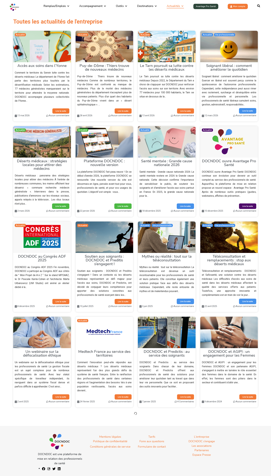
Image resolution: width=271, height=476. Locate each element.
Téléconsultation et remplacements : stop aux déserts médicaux (229, 260)
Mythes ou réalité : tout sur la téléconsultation (167, 258)
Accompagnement (91, 6)
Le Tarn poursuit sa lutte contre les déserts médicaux (166, 67)
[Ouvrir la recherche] (258, 6)
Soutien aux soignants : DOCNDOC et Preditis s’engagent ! (104, 260)
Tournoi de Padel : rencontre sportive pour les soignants (229, 448)
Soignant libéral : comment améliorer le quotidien (229, 67)
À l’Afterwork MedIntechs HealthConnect (104, 448)
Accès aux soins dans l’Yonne (42, 65)
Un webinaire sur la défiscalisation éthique (42, 353)
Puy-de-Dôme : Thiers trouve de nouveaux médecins (104, 67)
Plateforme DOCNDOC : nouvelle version (104, 163)
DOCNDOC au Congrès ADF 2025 (42, 258)
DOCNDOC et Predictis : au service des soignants (167, 353)
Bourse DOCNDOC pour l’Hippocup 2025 (42, 448)
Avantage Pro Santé (206, 6)
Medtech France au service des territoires (104, 353)
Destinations (145, 6)
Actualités (173, 6)
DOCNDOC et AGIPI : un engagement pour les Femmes (229, 353)
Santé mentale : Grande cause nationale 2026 (166, 163)
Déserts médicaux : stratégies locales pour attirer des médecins (42, 165)
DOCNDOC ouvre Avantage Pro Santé (229, 163)
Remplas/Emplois (54, 6)
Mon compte (239, 6)
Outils (120, 6)
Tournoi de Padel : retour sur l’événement (167, 448)
